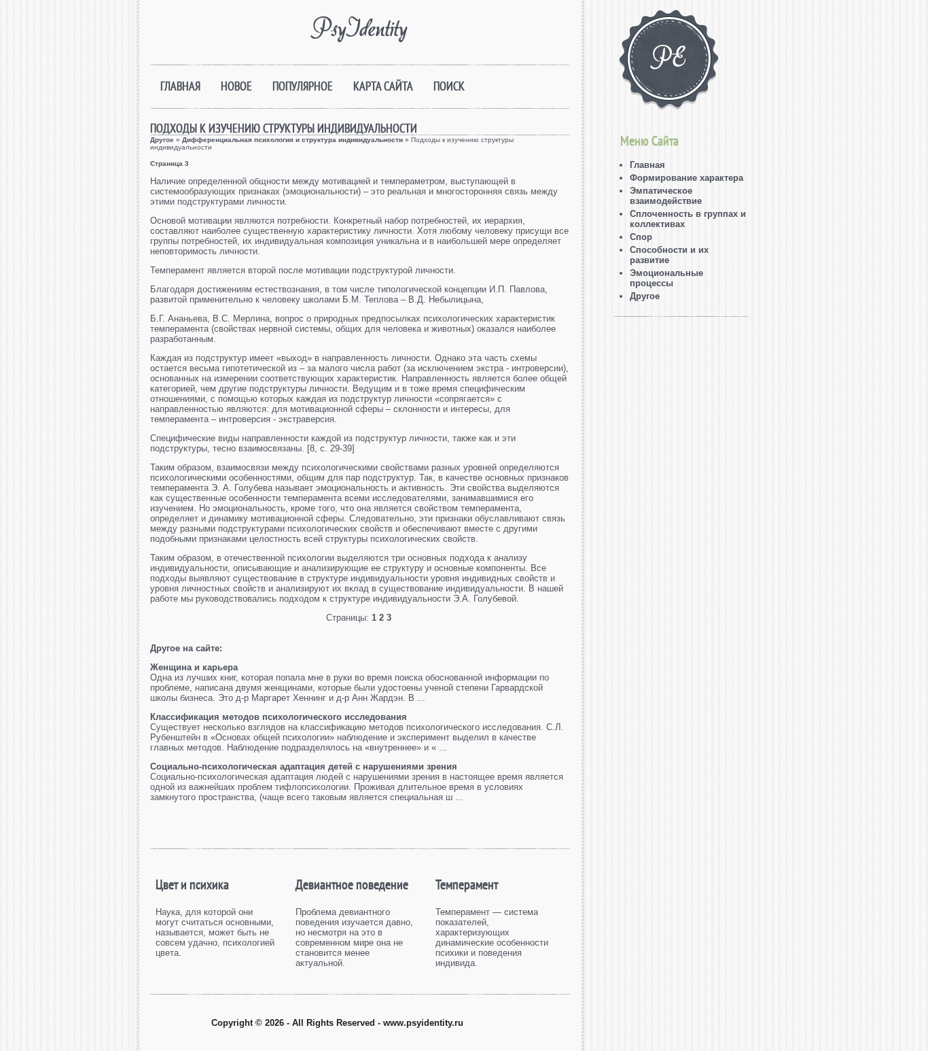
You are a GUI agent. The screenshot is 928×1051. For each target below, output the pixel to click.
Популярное (302, 86)
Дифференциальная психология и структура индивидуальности (292, 139)
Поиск (449, 86)
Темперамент (466, 884)
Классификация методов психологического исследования (278, 717)
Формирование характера (686, 178)
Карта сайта (383, 86)
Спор (641, 237)
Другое (162, 139)
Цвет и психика (192, 884)
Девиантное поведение (352, 884)
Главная (180, 86)
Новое (236, 86)
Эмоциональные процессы (666, 278)
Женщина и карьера (194, 667)
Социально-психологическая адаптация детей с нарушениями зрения (303, 766)
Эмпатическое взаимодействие (666, 196)
